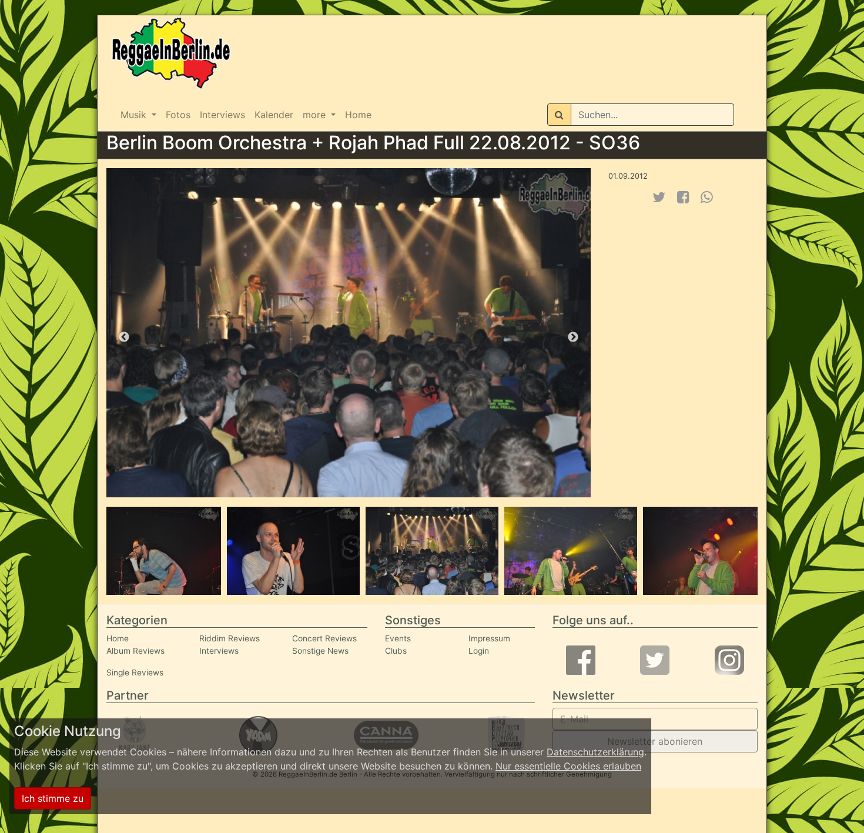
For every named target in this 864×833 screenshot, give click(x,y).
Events (398, 638)
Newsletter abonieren (654, 741)
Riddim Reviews (229, 638)
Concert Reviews (324, 638)
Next (573, 337)
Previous (124, 337)
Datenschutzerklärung (595, 752)
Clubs (396, 650)
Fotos (178, 115)
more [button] (316, 115)
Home (358, 115)
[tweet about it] (658, 197)
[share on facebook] (683, 197)
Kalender (273, 115)
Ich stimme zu (52, 798)
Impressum (489, 638)
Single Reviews (134, 672)
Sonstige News (320, 650)
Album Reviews (135, 650)
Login (478, 650)
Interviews (222, 115)
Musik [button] (134, 115)
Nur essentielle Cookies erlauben (568, 766)
